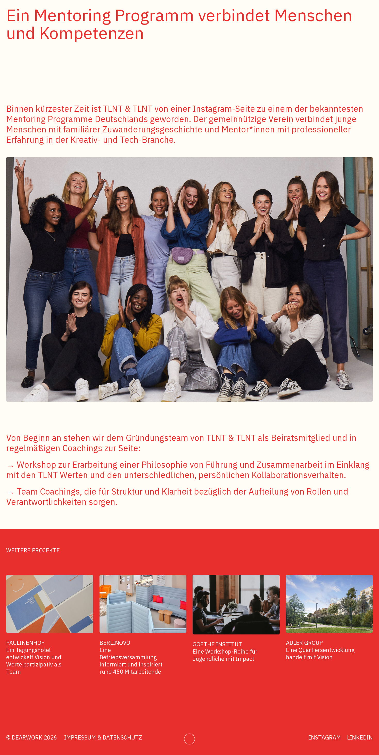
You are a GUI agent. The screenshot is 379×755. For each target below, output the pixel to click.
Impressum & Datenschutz (103, 737)
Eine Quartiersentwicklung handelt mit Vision (320, 650)
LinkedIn (360, 737)
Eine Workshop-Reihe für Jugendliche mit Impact (225, 651)
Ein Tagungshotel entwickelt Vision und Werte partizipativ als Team (33, 657)
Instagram (325, 737)
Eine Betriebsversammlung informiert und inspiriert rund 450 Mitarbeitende (131, 657)
